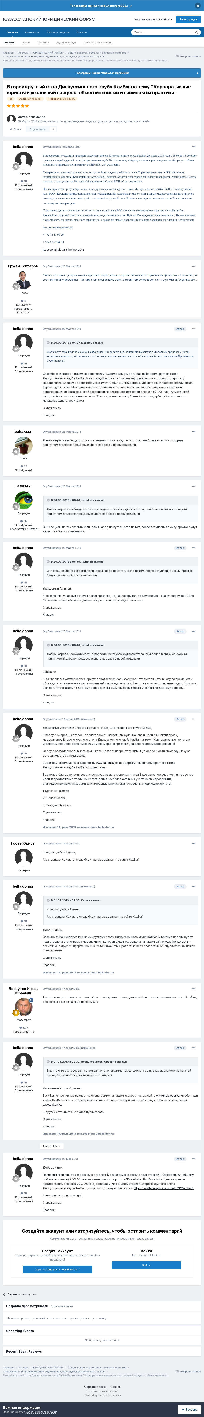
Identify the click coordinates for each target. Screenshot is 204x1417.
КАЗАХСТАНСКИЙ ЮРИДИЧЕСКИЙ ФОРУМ (49, 19)
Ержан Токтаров (23, 266)
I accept (191, 1409)
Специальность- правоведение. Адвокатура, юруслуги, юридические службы (95, 121)
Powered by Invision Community (102, 1395)
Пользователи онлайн (98, 42)
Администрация (66, 42)
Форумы (9, 42)
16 (25, 300)
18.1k (25, 1027)
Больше (82, 32)
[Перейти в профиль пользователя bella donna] (11, 119)
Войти (146, 1265)
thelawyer (74, 249)
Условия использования (41, 1411)
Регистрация (188, 19)
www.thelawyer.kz (176, 941)
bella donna (37, 117)
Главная (12, 32)
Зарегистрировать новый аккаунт (57, 1269)
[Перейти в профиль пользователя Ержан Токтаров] (24, 280)
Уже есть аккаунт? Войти (152, 19)
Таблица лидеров (58, 32)
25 (25, 466)
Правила (43, 42)
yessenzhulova (55, 249)
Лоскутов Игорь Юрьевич (23, 991)
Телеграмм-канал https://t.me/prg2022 (99, 5)
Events (26, 42)
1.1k (25, 521)
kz (82, 249)
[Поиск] (196, 32)
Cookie (115, 1386)
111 (25, 181)
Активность (32, 32)
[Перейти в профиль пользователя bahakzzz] (24, 446)
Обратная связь (95, 1386)
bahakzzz (23, 431)
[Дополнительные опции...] (194, 147)
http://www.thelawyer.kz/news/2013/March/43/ (164, 1188)
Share (16, 129)
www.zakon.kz (105, 762)
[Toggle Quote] (48, 342)
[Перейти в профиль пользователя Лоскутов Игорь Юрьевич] (24, 1007)
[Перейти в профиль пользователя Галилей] (24, 500)
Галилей (23, 486)
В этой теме (180, 32)
